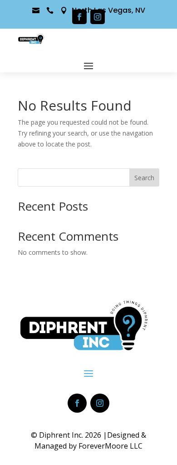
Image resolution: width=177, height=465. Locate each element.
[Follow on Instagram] (97, 17)
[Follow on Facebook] (79, 17)
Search (144, 177)
